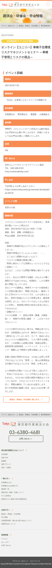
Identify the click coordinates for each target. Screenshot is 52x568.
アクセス (4, 539)
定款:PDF (4, 458)
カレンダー (5, 542)
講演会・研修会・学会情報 (28, 26)
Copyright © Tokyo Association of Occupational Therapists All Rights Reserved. (26, 564)
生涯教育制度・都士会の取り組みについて (16, 521)
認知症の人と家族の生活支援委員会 (14, 499)
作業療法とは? (6, 482)
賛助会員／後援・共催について (12, 492)
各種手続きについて (8, 524)
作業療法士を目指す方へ (10, 486)
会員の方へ (12, 26)
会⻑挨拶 (4, 454)
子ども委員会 (6, 496)
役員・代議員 (6, 467)
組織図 (3, 461)
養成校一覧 (5, 489)
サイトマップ (35, 561)
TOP (2, 26)
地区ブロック (6, 464)
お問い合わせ (6, 545)
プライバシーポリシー (20, 561)
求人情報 (4, 517)
